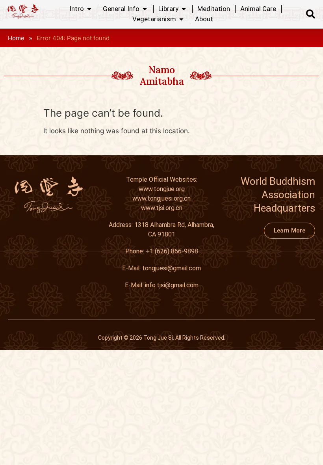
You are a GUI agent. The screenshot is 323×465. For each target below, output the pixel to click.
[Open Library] (183, 9)
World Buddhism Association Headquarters (278, 194)
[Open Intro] (89, 9)
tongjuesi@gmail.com (171, 268)
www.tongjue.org (162, 189)
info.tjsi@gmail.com (172, 285)
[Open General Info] (144, 9)
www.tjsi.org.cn (161, 208)
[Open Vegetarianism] (181, 19)
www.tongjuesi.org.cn (161, 198)
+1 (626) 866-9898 (172, 251)
